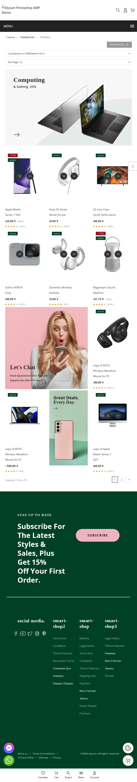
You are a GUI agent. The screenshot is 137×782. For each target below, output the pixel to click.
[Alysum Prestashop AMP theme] (24, 10)
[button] (69, 26)
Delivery (84, 638)
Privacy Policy (26, 757)
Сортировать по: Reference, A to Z (26, 53)
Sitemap (43, 757)
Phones (109, 676)
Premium (85, 713)
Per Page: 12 (15, 62)
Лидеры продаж (63, 683)
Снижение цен (62, 668)
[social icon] (15, 633)
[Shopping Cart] (128, 760)
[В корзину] (19, 176)
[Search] (118, 10)
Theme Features (62, 653)
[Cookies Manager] (128, 748)
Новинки (58, 676)
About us (22, 753)
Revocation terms (63, 661)
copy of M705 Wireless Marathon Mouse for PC (104, 371)
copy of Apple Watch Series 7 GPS (102, 454)
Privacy (57, 757)
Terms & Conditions (44, 753)
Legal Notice (87, 646)
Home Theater (88, 706)
